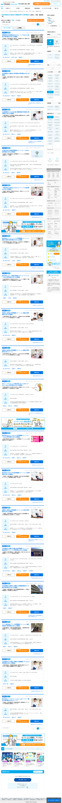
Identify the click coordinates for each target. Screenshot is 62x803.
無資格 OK (57, 89)
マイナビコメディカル (4, 11)
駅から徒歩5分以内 (57, 75)
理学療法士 (4, 799)
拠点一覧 (56, 8)
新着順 (20, 27)
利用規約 (37, 798)
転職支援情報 (37, 8)
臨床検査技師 (20, 799)
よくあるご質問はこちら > (57, 268)
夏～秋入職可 (57, 94)
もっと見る (53, 62)
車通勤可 (57, 78)
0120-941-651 (24, 3)
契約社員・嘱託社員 (57, 107)
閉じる (53, 100)
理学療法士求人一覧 (21, 11)
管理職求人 (50, 75)
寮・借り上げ (57, 83)
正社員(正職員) (50, 106)
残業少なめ (50, 83)
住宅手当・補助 (50, 86)
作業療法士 (9, 799)
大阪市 (30, 11)
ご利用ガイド (8, 8)
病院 (50, 54)
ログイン (56, 3)
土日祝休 (50, 89)
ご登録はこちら (56, 253)
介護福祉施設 (57, 54)
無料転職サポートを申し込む (41, 3)
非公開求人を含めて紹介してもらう (35, 20)
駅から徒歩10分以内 (50, 78)
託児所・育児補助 (57, 86)
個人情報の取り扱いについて (29, 798)
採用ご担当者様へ (47, 0)
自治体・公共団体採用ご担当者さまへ (16, 798)
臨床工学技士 (26, 799)
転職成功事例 (27, 8)
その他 (57, 109)
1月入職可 (50, 97)
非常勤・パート (50, 109)
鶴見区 (33, 11)
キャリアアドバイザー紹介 (47, 8)
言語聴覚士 (14, 799)
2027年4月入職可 (50, 94)
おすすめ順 (7, 27)
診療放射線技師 (33, 799)
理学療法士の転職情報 (13, 11)
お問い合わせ (42, 798)
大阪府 (27, 11)
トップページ (2, 8)
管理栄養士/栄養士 (40, 799)
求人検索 (18, 8)
